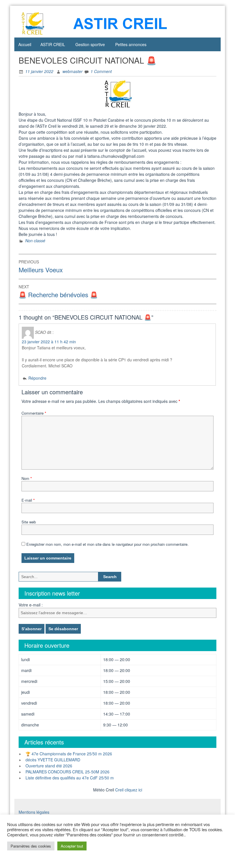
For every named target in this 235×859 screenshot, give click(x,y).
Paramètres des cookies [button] (31, 846)
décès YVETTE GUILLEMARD (53, 760)
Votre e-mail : (31, 605)
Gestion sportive (90, 44)
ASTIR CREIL (52, 44)
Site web (28, 522)
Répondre (37, 378)
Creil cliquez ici (128, 790)
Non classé (35, 240)
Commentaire (33, 413)
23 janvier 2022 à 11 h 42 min (49, 341)
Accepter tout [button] (72, 846)
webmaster (72, 71)
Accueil (24, 44)
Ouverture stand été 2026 (49, 766)
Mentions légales (34, 812)
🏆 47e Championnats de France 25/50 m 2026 (69, 753)
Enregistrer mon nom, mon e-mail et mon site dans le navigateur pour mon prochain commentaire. (107, 544)
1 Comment (101, 71)
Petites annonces (130, 44)
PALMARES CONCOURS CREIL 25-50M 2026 (67, 772)
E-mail (28, 500)
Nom (26, 478)
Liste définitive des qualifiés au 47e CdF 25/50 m (70, 778)
